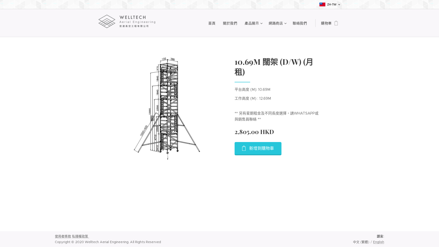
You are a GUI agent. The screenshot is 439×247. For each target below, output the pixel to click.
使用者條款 (63, 236)
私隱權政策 (80, 236)
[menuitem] (213, 23)
